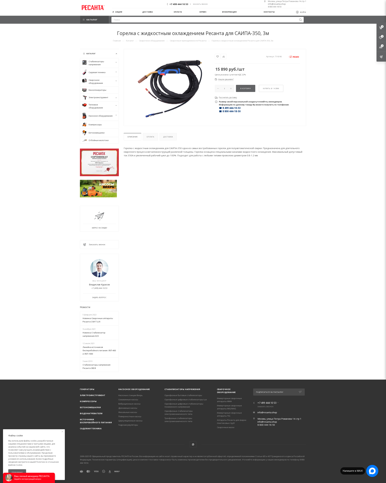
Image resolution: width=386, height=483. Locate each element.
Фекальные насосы (127, 412)
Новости (85, 307)
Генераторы (87, 389)
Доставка (168, 137)
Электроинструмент (92, 395)
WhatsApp (193, 444)
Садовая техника (91, 428)
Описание (132, 137)
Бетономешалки (90, 407)
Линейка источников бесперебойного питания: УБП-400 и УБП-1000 (99, 350)
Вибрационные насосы (129, 403)
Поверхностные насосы (129, 416)
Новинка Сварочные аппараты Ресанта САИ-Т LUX (98, 320)
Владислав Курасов (99, 284)
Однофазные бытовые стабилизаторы (183, 395)
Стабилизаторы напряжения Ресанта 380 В (96, 366)
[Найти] (300, 19)
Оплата (150, 137)
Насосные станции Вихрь (130, 395)
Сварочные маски (225, 427)
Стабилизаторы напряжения (182, 389)
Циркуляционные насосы (130, 420)
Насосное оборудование (134, 389)
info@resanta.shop (277, 4)
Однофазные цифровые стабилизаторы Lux (186, 399)
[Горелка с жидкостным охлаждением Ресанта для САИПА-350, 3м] (169, 87)
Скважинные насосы (128, 399)
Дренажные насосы (127, 408)
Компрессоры (88, 401)
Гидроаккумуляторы (128, 425)
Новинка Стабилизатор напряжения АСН (94, 334)
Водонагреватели (91, 413)
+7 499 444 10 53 (178, 4)
